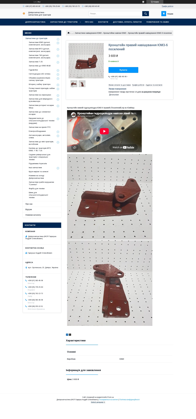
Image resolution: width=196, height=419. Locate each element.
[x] (70, 335)
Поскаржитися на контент (108, 400)
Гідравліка (33, 70)
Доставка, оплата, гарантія (127, 22)
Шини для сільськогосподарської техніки (38, 195)
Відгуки (28, 209)
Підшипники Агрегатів (38, 164)
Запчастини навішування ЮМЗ (88, 33)
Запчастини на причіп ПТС (40, 127)
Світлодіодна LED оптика (39, 74)
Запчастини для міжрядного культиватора (40, 100)
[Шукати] (145, 13)
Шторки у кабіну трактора (39, 84)
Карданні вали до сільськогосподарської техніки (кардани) (41, 120)
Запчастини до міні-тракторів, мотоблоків (41, 143)
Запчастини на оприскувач (40, 95)
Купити (123, 70)
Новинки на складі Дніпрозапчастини (36, 177)
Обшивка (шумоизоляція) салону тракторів (39, 79)
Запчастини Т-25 (36, 62)
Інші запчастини (35, 168)
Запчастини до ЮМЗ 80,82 (40, 66)
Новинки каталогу (33, 215)
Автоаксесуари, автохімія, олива (40, 136)
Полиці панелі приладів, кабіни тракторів (42, 89)
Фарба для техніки (37, 189)
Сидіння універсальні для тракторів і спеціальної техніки (39, 157)
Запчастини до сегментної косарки (40, 113)
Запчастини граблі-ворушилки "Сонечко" (41, 183)
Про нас (89, 22)
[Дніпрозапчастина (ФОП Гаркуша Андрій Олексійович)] (24, 14)
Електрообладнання (37, 131)
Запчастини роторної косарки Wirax (41, 106)
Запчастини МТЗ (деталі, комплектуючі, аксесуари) (39, 50)
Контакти (103, 22)
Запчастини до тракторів (63, 22)
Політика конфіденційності (129, 400)
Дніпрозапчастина (35, 22)
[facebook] (67, 335)
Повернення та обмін (157, 22)
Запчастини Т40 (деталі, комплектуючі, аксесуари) (39, 56)
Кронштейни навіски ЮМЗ (114, 33)
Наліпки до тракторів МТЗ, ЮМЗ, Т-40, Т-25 (40, 149)
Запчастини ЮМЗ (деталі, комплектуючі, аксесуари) (39, 43)
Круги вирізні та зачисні (38, 172)
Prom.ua (110, 397)
